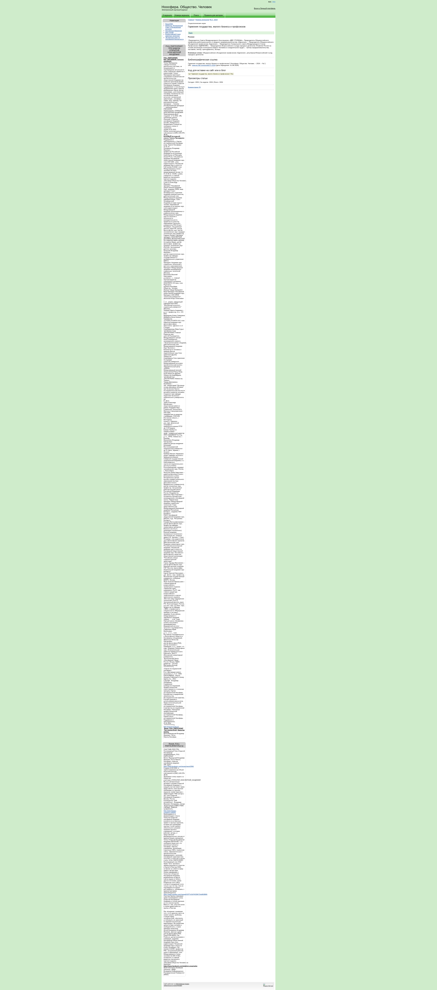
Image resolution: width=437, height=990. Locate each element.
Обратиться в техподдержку (173, 985)
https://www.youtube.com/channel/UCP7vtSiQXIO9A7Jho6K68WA (185, 894)
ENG (273, 2)
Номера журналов (202, 20)
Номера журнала (182, 15)
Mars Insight (169, 32)
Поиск (196, 15)
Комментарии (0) (194, 87)
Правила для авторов (213, 15)
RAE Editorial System (182, 984)
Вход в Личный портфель (264, 8)
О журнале (167, 15)
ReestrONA (169, 24)
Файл (191, 33)
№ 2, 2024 (214, 20)
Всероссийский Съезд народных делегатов (173, 35)
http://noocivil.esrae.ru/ (171, 727)
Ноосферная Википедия (173, 31)
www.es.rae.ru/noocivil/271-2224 (204, 65)
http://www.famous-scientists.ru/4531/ (170, 811)
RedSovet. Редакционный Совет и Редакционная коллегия (174, 27)
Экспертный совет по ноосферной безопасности (174, 38)
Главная (191, 20)
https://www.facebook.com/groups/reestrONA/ (179, 766)
